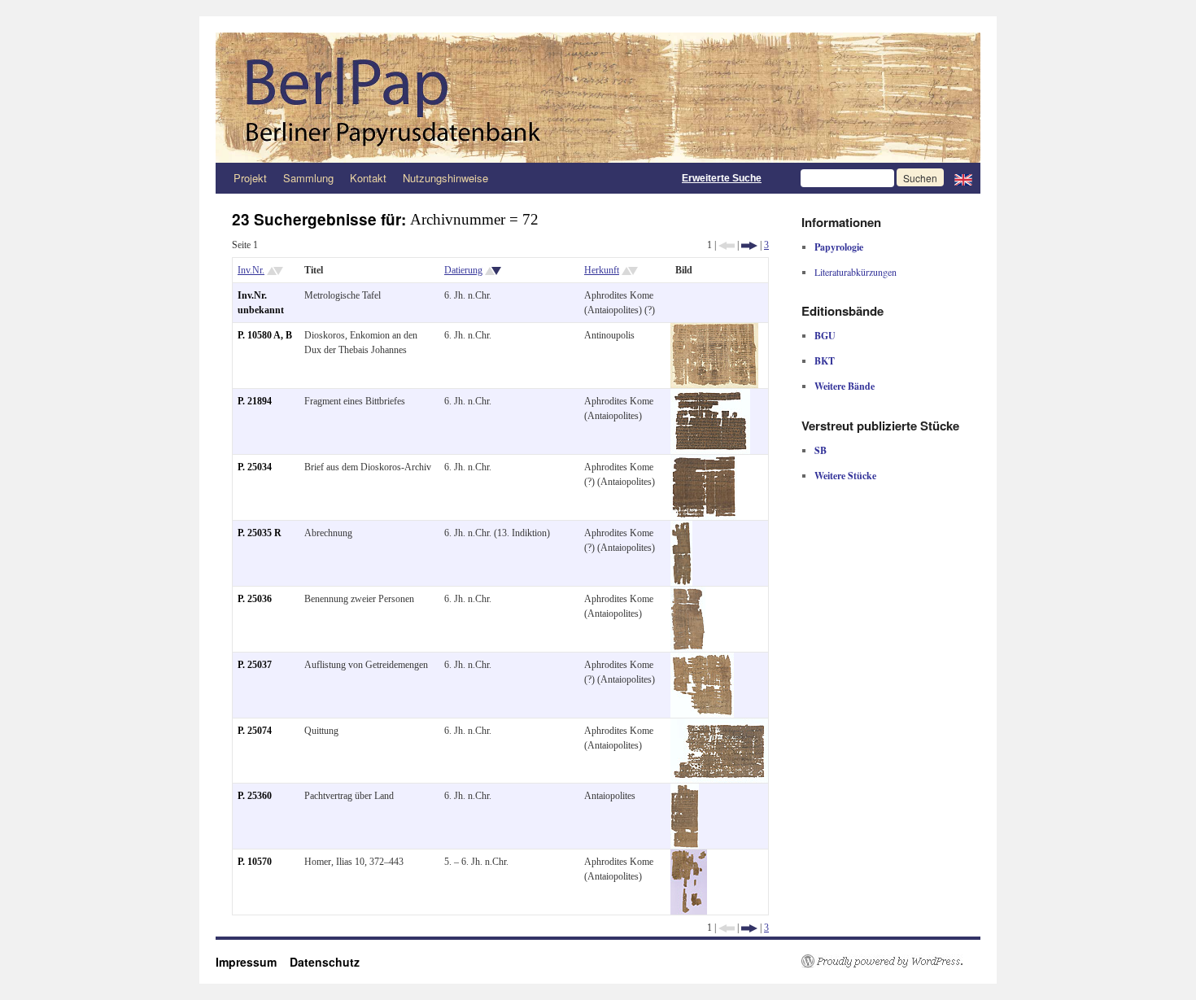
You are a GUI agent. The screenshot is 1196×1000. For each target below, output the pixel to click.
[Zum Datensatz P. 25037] (702, 660)
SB (820, 450)
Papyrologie (838, 247)
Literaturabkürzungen (855, 271)
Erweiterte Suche (722, 178)
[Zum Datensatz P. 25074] (719, 725)
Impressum (253, 962)
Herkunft (601, 270)
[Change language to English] (963, 178)
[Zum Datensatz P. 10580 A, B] (714, 330)
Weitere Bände (844, 386)
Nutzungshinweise (445, 178)
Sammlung (308, 178)
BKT (824, 361)
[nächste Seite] (749, 245)
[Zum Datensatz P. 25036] (687, 594)
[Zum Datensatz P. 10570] (688, 856)
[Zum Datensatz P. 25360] (684, 791)
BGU (825, 336)
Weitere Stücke (845, 476)
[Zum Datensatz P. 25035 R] (681, 528)
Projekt (250, 178)
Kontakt (368, 178)
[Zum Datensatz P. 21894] (710, 396)
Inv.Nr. (251, 270)
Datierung (463, 270)
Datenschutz (325, 962)
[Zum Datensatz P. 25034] (703, 462)
